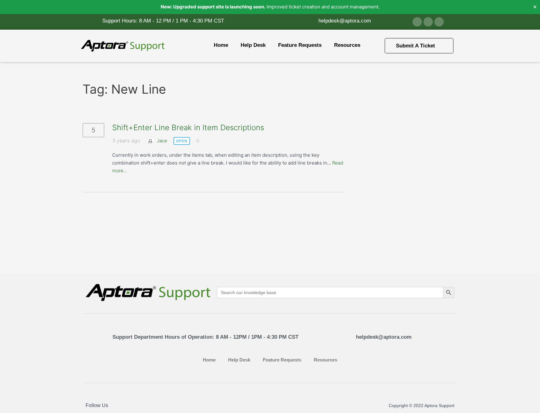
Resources (347, 45)
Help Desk (253, 45)
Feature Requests (300, 45)
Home (221, 45)
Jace (162, 141)
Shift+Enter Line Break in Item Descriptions (188, 127)
